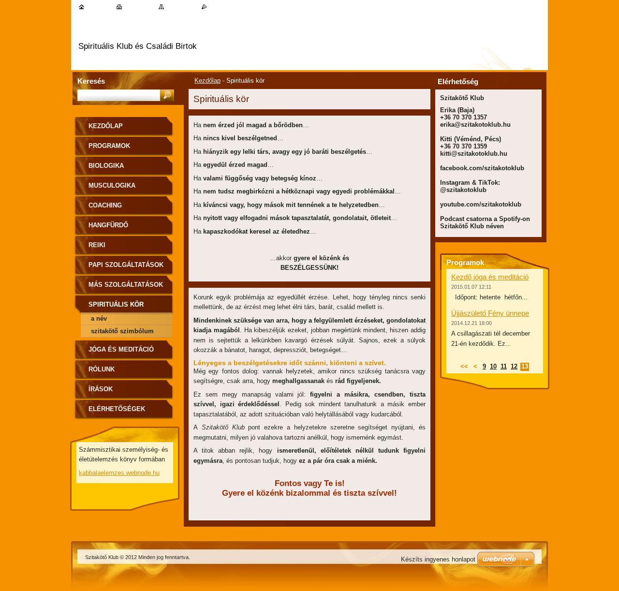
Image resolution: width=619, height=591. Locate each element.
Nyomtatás (138, 6)
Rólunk (101, 369)
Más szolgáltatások (125, 284)
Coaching (105, 205)
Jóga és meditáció (121, 349)
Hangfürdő (108, 225)
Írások (100, 389)
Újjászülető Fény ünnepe (490, 313)
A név (99, 318)
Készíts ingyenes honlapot (438, 559)
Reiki (96, 245)
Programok (109, 145)
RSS (213, 6)
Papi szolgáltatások (125, 264)
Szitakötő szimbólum (122, 331)
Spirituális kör (116, 304)
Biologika (106, 165)
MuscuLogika (111, 185)
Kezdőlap (207, 80)
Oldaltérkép (181, 6)
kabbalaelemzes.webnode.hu (119, 472)
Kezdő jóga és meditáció (490, 277)
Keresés (91, 81)
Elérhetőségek (116, 409)
